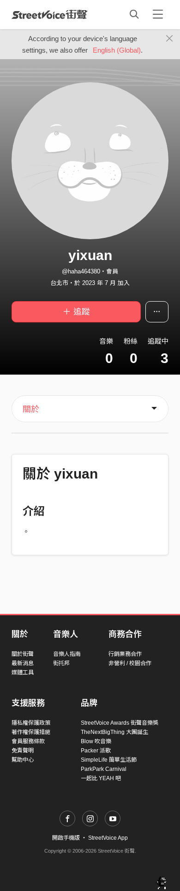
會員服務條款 (28, 741)
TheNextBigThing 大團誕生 (114, 732)
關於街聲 (23, 654)
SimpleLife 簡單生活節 (109, 760)
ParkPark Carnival (103, 769)
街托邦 (61, 663)
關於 (31, 409)
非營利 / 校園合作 (129, 663)
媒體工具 (23, 672)
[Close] (169, 38)
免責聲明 (23, 750)
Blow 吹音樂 (96, 741)
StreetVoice (50, 14)
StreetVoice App (108, 838)
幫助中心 (23, 760)
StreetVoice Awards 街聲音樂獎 (119, 723)
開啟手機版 (66, 838)
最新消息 (23, 663)
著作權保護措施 (31, 732)
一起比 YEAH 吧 (101, 778)
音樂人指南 (67, 654)
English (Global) (117, 50)
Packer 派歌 (96, 750)
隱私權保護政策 (31, 723)
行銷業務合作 (125, 654)
